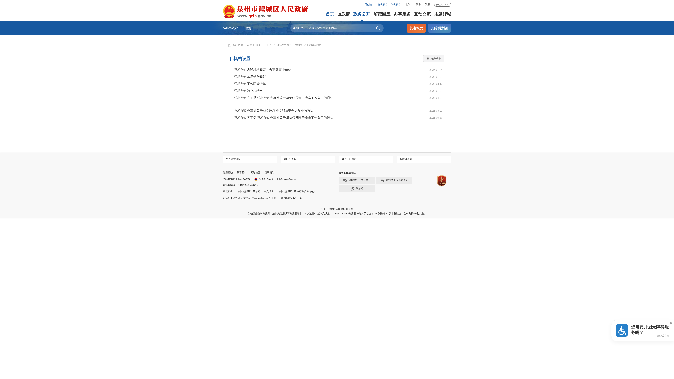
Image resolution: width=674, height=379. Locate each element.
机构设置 (315, 45)
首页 (330, 14)
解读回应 (382, 14)
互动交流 (422, 14)
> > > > (284, 45)
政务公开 (361, 14)
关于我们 (242, 172)
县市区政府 (406, 159)
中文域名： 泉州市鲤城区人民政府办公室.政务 (289, 191)
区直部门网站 (349, 159)
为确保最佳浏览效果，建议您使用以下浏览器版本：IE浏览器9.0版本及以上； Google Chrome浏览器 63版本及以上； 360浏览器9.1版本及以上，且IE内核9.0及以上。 (337, 213)
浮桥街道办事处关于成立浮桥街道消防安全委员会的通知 (273, 110)
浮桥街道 (300, 45)
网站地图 (255, 172)
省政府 (381, 4)
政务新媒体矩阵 (347, 173)
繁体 (407, 4)
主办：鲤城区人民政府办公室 (337, 209)
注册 (427, 4)
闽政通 (359, 188)
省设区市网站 (233, 159)
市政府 (394, 4)
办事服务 (402, 14)
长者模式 (416, 28)
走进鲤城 (442, 14)
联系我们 (269, 172)
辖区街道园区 (291, 159)
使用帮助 (228, 172)
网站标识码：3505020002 (236, 179)
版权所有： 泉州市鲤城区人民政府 (241, 191)
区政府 (344, 14)
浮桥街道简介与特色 (248, 91)
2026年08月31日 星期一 (238, 28)
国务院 (368, 4)
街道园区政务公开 (281, 45)
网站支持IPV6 (442, 4)
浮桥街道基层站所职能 (250, 77)
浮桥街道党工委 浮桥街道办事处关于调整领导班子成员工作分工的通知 (283, 98)
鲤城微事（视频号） (397, 180)
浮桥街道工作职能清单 (250, 84)
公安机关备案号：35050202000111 (277, 179)
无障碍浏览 (439, 28)
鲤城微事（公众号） (360, 180)
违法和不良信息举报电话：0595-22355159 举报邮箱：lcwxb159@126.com (262, 198)
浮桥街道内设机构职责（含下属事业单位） (264, 70)
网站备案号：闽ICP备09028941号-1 (242, 185)
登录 (418, 4)
